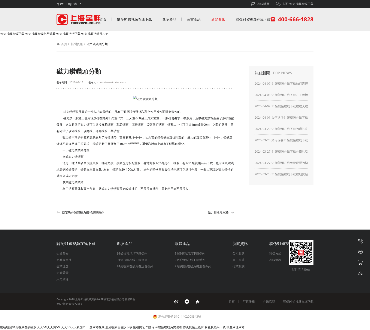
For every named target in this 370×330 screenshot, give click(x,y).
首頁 (103, 19)
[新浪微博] (176, 301)
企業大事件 (64, 260)
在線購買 (269, 301)
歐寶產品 (194, 19)
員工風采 (239, 260)
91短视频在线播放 (24, 327)
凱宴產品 (169, 19)
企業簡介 (63, 253)
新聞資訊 (218, 19)
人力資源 (63, 279)
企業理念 (63, 266)
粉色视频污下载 (215, 327)
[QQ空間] (197, 301)
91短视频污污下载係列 (132, 253)
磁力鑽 (67, 118)
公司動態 (239, 253)
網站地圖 (6, 327)
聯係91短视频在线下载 (253, 19)
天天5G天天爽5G (48, 327)
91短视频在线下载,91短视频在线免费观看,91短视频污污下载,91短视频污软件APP (54, 34)
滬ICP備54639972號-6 (69, 303)
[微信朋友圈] (187, 301)
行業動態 (239, 266)
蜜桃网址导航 (142, 327)
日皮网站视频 (95, 327)
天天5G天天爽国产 (73, 327)
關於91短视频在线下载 (134, 19)
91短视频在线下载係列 (132, 260)
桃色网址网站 (236, 327)
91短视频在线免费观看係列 (135, 266)
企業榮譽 (63, 273)
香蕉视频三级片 (193, 327)
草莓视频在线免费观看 (167, 327)
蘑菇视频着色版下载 (118, 327)
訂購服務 (249, 301)
